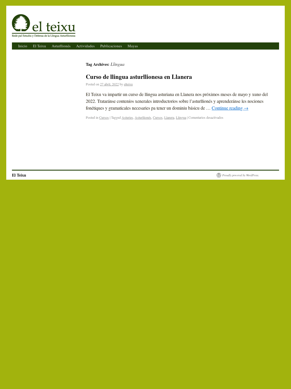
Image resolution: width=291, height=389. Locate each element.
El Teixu (27, 20)
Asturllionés (61, 45)
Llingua (181, 117)
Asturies (127, 117)
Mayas (133, 45)
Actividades (85, 45)
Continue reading (230, 108)
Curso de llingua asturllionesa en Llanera (139, 76)
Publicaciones (111, 45)
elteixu (128, 84)
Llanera (169, 117)
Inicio (22, 45)
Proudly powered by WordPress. (240, 175)
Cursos (104, 117)
